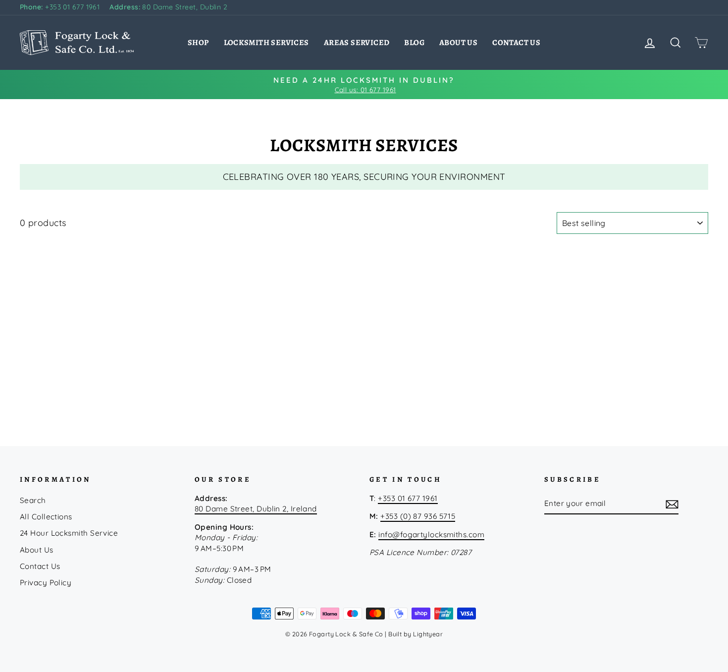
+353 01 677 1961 (60, 6)
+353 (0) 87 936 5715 (417, 516)
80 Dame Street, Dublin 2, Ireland (256, 508)
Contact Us (516, 42)
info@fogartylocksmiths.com (431, 534)
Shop (198, 42)
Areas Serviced (357, 42)
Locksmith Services (266, 42)
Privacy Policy (45, 582)
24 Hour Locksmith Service (69, 533)
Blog (414, 42)
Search (33, 500)
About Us (458, 42)
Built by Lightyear (415, 634)
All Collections (46, 516)
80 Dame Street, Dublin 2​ (168, 6)
